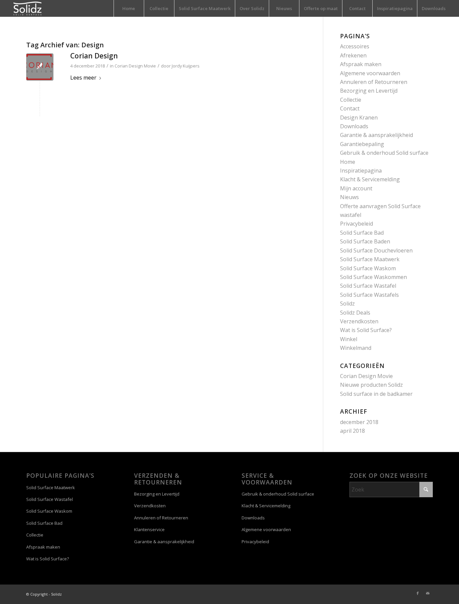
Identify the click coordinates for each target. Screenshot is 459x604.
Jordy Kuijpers (186, 66)
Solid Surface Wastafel (368, 285)
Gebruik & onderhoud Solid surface (384, 152)
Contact (350, 108)
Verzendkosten (359, 321)
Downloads (354, 126)
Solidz (347, 303)
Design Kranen (359, 117)
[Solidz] (27, 8)
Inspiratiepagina (361, 170)
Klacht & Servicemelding (370, 179)
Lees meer (83, 77)
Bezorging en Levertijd (369, 90)
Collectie (350, 99)
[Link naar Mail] (428, 593)
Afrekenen (353, 55)
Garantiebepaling (362, 144)
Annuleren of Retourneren (373, 82)
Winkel (348, 339)
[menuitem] (129, 8)
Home (347, 162)
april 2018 (352, 430)
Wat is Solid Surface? (366, 330)
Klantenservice (149, 529)
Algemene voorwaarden (370, 73)
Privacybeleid (356, 223)
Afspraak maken (360, 64)
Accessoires (354, 46)
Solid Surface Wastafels (369, 294)
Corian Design (94, 55)
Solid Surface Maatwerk (370, 259)
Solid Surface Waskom (368, 268)
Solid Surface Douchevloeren (376, 250)
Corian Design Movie (135, 66)
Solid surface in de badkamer (376, 394)
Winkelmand (355, 348)
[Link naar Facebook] (418, 593)
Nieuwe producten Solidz (371, 384)
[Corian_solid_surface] (39, 67)
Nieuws (349, 197)
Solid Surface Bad (362, 232)
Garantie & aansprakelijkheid (376, 135)
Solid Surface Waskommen (373, 277)
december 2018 (359, 422)
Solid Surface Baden (365, 241)
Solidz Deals (355, 312)
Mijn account (356, 188)
